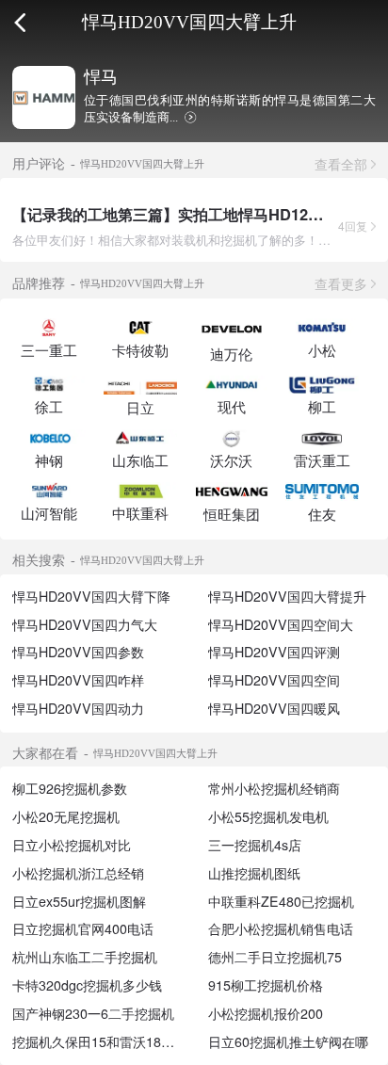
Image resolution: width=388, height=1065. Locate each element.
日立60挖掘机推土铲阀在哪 (288, 1041)
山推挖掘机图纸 (254, 872)
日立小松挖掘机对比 (71, 844)
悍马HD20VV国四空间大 (280, 624)
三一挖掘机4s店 (254, 844)
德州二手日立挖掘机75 (275, 956)
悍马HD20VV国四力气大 (84, 624)
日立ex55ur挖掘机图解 (79, 901)
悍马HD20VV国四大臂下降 (91, 596)
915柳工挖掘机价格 (265, 985)
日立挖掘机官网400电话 (83, 928)
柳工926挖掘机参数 (69, 788)
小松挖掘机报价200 (265, 1013)
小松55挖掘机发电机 (268, 816)
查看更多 (341, 283)
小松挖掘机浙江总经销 (78, 872)
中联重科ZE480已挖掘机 (281, 901)
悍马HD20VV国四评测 (274, 651)
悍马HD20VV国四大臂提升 (287, 596)
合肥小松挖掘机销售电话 (280, 928)
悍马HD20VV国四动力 (78, 708)
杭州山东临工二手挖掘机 (84, 956)
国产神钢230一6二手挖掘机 (93, 1013)
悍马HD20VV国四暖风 (274, 708)
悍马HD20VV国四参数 (78, 651)
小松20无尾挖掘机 (66, 816)
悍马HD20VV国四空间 (274, 679)
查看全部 (341, 163)
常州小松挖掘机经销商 (274, 788)
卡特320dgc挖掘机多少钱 (87, 985)
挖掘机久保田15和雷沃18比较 (99, 1041)
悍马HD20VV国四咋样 (78, 679)
